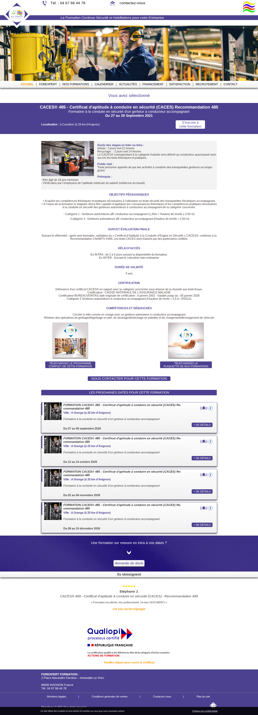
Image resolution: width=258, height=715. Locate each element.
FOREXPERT (48, 84)
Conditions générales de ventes (109, 696)
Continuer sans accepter (153, 711)
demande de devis (129, 563)
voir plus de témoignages (129, 609)
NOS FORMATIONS (75, 84)
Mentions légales (56, 696)
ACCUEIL (27, 84)
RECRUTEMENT (207, 84)
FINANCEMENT (153, 84)
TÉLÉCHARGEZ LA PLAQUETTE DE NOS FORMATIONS (186, 365)
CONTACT (230, 84)
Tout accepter (132, 711)
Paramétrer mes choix (179, 711)
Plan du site (203, 696)
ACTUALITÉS (128, 84)
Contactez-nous (161, 696)
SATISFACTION (179, 84)
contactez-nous (131, 3)
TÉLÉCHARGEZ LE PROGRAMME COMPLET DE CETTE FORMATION (70, 365)
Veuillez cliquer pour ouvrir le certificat (129, 662)
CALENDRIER (104, 84)
